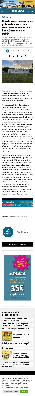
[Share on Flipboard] (17, 56)
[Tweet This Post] (13, 56)
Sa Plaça (15, 51)
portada (17, 216)
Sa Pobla (24, 216)
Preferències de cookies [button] (11, 391)
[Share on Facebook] (9, 56)
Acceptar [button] (24, 391)
